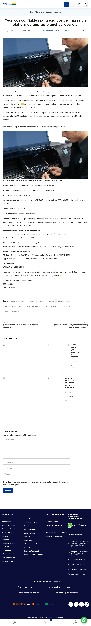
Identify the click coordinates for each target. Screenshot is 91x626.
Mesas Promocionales (32, 519)
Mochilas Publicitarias (32, 522)
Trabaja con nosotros (54, 536)
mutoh (51, 301)
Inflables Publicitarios (10, 554)
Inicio (32, 12)
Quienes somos (52, 522)
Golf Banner (6, 550)
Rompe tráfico (29, 533)
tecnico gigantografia (13, 306)
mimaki (41, 301)
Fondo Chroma (8, 547)
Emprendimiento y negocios (48, 12)
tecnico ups (65, 306)
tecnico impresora (33, 306)
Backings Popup (26, 587)
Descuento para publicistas (56, 532)
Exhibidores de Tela (9, 543)
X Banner (27, 547)
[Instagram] (81, 604)
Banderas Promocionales (34, 554)
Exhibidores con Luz (31, 544)
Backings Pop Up (8, 525)
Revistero (27, 526)
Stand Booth (28, 540)
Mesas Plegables (8, 557)
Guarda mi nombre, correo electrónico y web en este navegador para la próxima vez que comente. (35, 483)
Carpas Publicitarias (9, 561)
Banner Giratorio (8, 532)
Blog (47, 529)
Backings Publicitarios (32, 551)
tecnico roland (50, 306)
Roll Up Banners (30, 529)
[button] (85, 4)
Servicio (27, 537)
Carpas (5, 536)
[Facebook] (70, 604)
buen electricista (17, 301)
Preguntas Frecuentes (54, 525)
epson (31, 301)
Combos (5, 540)
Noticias (66, 31)
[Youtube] (76, 604)
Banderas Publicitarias (10, 529)
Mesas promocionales (28, 592)
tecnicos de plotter (12, 311)
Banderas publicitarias (66, 592)
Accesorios (6, 522)
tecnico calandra (65, 301)
